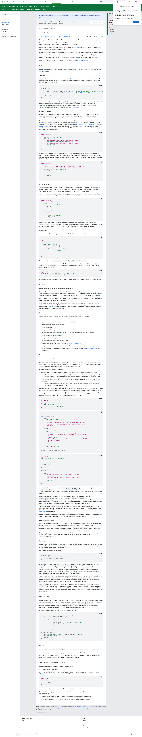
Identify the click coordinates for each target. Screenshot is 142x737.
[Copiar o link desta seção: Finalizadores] (50, 597)
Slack (83, 725)
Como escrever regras (17, 9)
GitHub (129, 1)
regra (46, 122)
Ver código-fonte (64, 36)
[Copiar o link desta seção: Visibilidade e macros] (54, 355)
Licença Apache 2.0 (58, 708)
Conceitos (4, 9)
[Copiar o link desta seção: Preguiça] (47, 645)
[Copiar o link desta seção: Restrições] (48, 313)
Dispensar (128, 22)
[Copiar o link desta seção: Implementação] (51, 184)
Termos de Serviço (26, 733)
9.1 (95, 36)
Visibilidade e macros (89, 348)
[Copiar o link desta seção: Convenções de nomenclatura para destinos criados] (74, 289)
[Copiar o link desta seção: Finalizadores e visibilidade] (55, 520)
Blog (23, 720)
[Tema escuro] (100, 85)
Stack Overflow (85, 727)
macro (51, 122)
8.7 (99, 36)
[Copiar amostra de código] (102, 85)
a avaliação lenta (52, 306)
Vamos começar (27, 1)
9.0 (97, 36)
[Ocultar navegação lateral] (17, 734)
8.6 (102, 36)
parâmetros (66, 102)
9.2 (92, 36)
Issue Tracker (85, 723)
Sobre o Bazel (16, 1)
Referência (47, 1)
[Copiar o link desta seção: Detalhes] (47, 285)
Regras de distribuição (33, 9)
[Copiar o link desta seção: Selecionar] (47, 541)
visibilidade (50, 358)
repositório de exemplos (82, 60)
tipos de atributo (71, 79)
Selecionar (76, 107)
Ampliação (56, 1)
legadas (78, 47)
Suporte (84, 720)
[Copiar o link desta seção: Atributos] (46, 76)
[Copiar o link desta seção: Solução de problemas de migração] (67, 662)
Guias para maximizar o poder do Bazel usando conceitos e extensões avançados (28, 6)
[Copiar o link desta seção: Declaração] (48, 231)
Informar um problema (48, 36)
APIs (44, 9)
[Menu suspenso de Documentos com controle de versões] (92, 2)
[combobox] (107, 1)
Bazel (40, 28)
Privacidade (34, 733)
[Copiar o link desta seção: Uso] (43, 66)
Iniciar (136, 22)
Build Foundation (44, 15)
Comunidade (65, 1)
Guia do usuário (37, 1)
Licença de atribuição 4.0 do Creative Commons (87, 706)
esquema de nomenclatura (74, 343)
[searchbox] (10, 14)
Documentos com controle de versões (81, 1)
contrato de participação (90, 15)
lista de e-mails (78, 15)
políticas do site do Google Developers (85, 708)
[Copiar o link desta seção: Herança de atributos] (52, 111)
